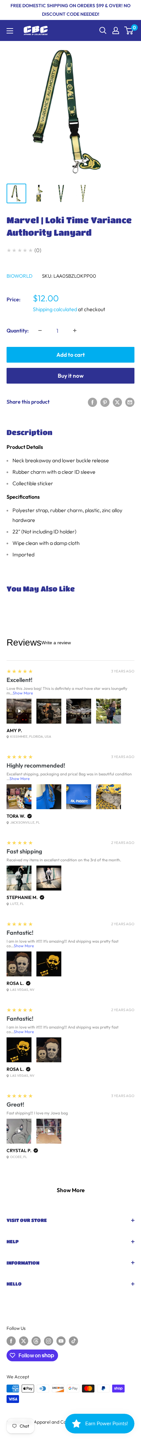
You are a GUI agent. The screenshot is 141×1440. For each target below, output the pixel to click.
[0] (129, 30)
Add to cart (70, 354)
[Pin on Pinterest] (105, 402)
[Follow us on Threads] (36, 1341)
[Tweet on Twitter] (117, 402)
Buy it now (71, 375)
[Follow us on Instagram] (48, 1341)
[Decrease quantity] (40, 330)
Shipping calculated (55, 309)
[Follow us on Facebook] (11, 1341)
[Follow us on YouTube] (61, 1341)
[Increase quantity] (75, 330)
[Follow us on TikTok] (73, 1341)
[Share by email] (129, 402)
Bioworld (19, 276)
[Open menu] (10, 30)
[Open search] (103, 30)
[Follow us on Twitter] (23, 1341)
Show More (23, 692)
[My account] (115, 30)
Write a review (56, 642)
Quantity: (18, 330)
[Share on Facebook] (92, 402)
